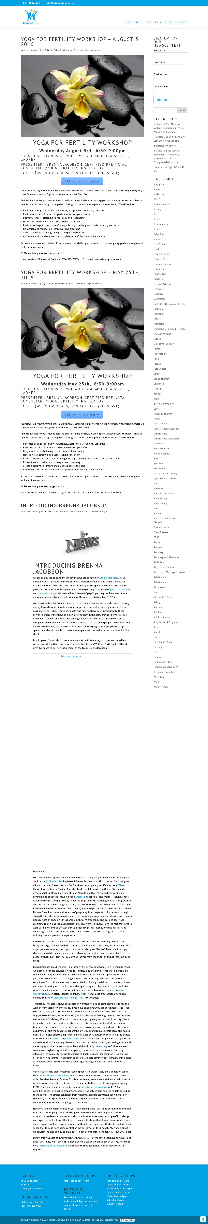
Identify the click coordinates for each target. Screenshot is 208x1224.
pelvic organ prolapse (96, 1087)
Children (158, 249)
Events (157, 338)
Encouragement (162, 333)
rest (156, 592)
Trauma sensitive (163, 662)
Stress (157, 627)
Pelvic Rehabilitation (63, 50)
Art (155, 214)
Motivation (159, 443)
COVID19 (158, 278)
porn (156, 508)
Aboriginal (159, 184)
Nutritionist (160, 468)
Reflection (159, 562)
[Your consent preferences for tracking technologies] (203, 1219)
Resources (159, 587)
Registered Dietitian (164, 567)
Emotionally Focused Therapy (169, 328)
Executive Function (164, 343)
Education (159, 313)
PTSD (156, 537)
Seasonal (158, 607)
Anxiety (158, 209)
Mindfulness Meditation (167, 438)
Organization (161, 86)
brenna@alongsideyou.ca (53, 1145)
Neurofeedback (162, 453)
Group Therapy (162, 378)
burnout (158, 239)
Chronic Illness (161, 254)
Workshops (96, 50)
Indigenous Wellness (165, 145)
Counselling (160, 273)
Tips (156, 652)
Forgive (157, 363)
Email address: (161, 74)
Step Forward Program (166, 622)
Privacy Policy (128, 1220)
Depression (160, 298)
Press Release (161, 532)
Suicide (157, 632)
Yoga (156, 681)
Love (156, 408)
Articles (157, 219)
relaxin (55, 1038)
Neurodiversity (161, 448)
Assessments (161, 224)
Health (157, 388)
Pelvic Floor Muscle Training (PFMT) (66, 997)
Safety (157, 602)
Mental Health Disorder (166, 428)
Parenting (159, 488)
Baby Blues (159, 234)
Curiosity (158, 293)
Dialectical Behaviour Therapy (169, 304)
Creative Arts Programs (166, 284)
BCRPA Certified (54, 881)
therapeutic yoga (47, 593)
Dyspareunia (98, 1046)
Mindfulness (160, 433)
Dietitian (158, 308)
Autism (157, 229)
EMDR (157, 318)
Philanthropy (160, 498)
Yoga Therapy (161, 686)
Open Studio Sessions (165, 478)
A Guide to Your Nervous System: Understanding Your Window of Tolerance (169, 128)
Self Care (158, 612)
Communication (162, 264)
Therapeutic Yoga (82, 50)
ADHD (157, 199)
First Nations (161, 353)
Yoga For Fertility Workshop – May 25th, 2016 (80, 275)
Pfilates (121, 885)
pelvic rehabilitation (120, 589)
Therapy (158, 647)
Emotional (159, 323)
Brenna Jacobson (31, 50)
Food (156, 358)
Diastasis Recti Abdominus (54, 1075)
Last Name (159, 62)
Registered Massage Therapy (169, 572)
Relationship (160, 577)
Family (157, 348)
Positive (158, 513)
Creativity (159, 289)
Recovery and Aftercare (166, 557)
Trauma (158, 657)
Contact (181, 22)
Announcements (61, 511)
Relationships (161, 582)
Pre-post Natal (161, 527)
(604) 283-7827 (36, 1201)
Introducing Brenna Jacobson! (65, 505)
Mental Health (161, 423)
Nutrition (159, 463)
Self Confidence (162, 617)
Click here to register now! (82, 181)
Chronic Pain (160, 259)
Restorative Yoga (163, 597)
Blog (168, 22)
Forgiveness (160, 368)
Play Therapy (160, 503)
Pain (156, 483)
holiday (157, 393)
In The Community (164, 403)
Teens (157, 637)
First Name (159, 50)
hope (156, 398)
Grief (156, 373)
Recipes (158, 547)
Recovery (158, 552)
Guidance (159, 383)
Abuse (157, 189)
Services (152, 22)
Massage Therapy (163, 413)
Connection (160, 269)
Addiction (159, 194)
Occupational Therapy (165, 473)
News (157, 458)
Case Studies (160, 244)
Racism (157, 542)
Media (157, 418)
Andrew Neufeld (30, 511)
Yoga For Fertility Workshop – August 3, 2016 (80, 41)
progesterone (71, 1038)
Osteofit (80, 896)
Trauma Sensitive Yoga (166, 666)
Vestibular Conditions (165, 672)
